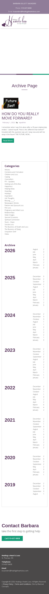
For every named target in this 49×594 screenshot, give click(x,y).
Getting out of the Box (13, 184)
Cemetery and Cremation (14, 172)
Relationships (9, 212)
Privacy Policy (8, 584)
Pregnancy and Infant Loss (14, 210)
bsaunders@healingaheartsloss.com (26, 11)
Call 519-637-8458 (12, 538)
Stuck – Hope (9, 222)
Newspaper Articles (12, 203)
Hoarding (8, 191)
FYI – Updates (10, 181)
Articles (7, 170)
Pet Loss (8, 208)
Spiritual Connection (12, 220)
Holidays (8, 193)
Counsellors (9, 179)
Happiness (9, 186)
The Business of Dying (13, 229)
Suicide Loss (9, 224)
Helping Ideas (10, 189)
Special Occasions (11, 217)
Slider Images (9, 215)
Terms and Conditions (23, 584)
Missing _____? (10, 201)
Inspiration (8, 196)
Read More (8, 140)
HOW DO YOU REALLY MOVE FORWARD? (20, 115)
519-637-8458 (26, 8)
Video (7, 234)
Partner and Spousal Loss (14, 205)
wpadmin (22, 122)
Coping (7, 177)
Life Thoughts (9, 198)
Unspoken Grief (10, 232)
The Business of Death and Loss (16, 227)
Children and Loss (11, 174)
